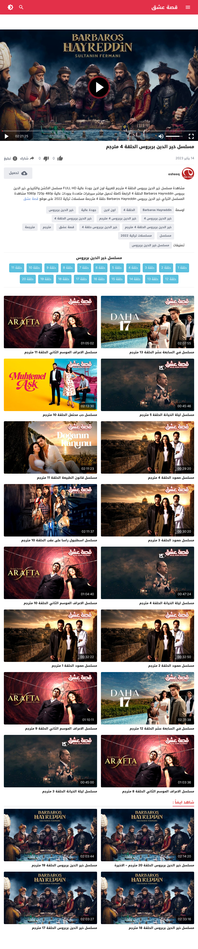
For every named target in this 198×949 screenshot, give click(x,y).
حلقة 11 (16, 268)
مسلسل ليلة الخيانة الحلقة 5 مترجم (167, 415)
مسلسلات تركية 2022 (136, 235)
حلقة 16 (99, 279)
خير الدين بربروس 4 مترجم (117, 218)
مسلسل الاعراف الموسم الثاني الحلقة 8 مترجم (158, 791)
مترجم (47, 227)
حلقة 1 (182, 268)
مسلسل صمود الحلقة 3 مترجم (171, 540)
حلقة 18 (63, 279)
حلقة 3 (150, 268)
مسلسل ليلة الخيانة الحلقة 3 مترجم (69, 791)
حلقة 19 (45, 279)
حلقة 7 (84, 268)
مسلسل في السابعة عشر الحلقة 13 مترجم (161, 352)
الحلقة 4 (129, 210)
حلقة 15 (117, 279)
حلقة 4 (133, 268)
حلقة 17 (81, 279)
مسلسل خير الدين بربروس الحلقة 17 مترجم (64, 928)
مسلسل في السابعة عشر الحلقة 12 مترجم (162, 728)
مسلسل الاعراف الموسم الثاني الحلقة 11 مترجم (60, 352)
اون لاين (110, 210)
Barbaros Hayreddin (157, 210)
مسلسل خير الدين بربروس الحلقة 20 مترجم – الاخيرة (154, 865)
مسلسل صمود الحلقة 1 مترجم (74, 666)
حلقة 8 (68, 268)
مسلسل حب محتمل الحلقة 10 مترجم (70, 415)
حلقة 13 (152, 279)
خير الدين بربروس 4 (157, 218)
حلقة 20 (28, 279)
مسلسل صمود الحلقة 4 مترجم (171, 478)
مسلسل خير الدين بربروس (150, 245)
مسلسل (165, 235)
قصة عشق (164, 7)
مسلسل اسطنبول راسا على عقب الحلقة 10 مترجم (59, 540)
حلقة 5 (117, 268)
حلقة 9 (51, 268)
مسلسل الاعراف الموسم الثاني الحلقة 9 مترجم (61, 728)
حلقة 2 (166, 268)
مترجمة (30, 227)
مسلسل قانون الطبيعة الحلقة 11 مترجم (67, 478)
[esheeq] (188, 178)
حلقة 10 (34, 268)
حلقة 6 (100, 268)
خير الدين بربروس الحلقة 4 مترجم (148, 227)
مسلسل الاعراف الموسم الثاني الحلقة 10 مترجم (60, 603)
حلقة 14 (135, 279)
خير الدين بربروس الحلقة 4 (73, 218)
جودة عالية (88, 210)
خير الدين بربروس (61, 210)
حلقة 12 (170, 279)
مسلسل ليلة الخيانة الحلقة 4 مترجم (166, 603)
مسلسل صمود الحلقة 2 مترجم (171, 666)
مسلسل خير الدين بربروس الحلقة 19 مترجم (64, 865)
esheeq (174, 174)
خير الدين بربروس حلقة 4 (99, 227)
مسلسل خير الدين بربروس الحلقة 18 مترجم (161, 928)
